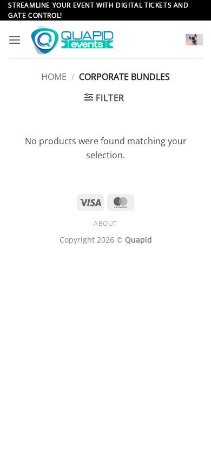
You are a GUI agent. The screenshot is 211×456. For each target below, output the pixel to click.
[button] (14, 39)
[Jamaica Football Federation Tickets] (103, 39)
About (105, 223)
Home (54, 77)
